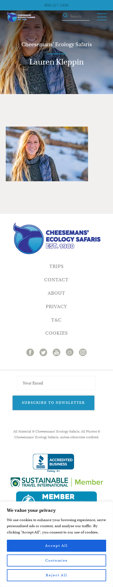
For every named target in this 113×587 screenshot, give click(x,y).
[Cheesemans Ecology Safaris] (21, 17)
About (56, 293)
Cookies (56, 333)
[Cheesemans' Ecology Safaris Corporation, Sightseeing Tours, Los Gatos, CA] (53, 463)
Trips (56, 266)
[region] (56, 544)
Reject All (56, 575)
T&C (56, 320)
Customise (56, 560)
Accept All (56, 545)
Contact (56, 280)
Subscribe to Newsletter (53, 402)
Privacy (56, 306)
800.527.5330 (56, 5)
